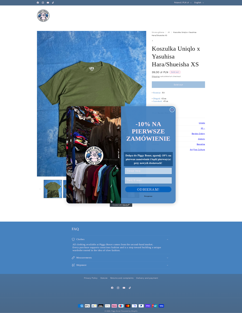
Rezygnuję (148, 196)
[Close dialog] (172, 110)
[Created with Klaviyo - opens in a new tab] (121, 205)
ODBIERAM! (148, 189)
